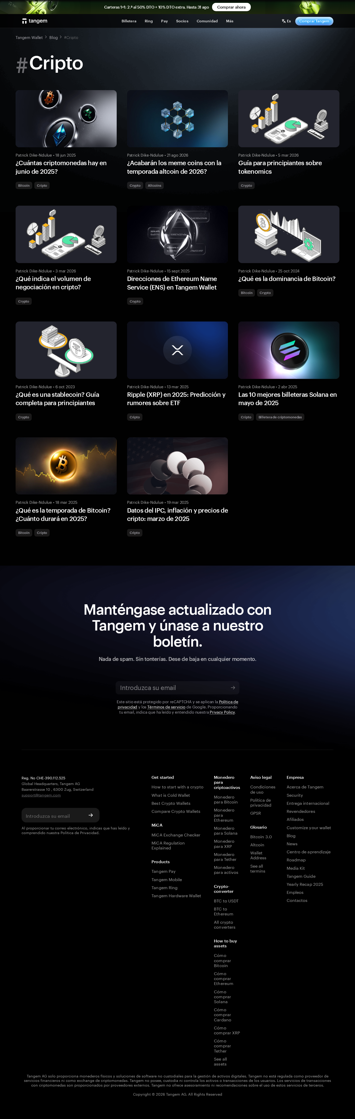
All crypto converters (224, 924)
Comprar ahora (231, 7)
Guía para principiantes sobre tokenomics (280, 167)
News (292, 843)
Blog (291, 835)
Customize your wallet (309, 827)
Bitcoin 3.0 (261, 836)
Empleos (295, 891)
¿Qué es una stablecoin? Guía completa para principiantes (57, 398)
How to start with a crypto (177, 786)
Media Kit (296, 867)
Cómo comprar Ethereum (223, 978)
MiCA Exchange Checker (176, 834)
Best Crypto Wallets (171, 802)
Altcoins (154, 185)
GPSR (255, 812)
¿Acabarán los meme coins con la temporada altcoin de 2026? (174, 167)
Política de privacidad (260, 802)
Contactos (297, 899)
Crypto (135, 185)
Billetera (129, 21)
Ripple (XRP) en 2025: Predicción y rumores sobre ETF (176, 398)
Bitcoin (24, 185)
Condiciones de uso (262, 789)
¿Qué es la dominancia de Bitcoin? (286, 278)
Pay (164, 21)
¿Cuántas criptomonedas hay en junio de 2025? (61, 167)
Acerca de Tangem (305, 786)
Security (295, 794)
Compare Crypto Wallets (176, 810)
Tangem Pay (163, 870)
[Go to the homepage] (35, 21)
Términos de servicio (166, 706)
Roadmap (296, 859)
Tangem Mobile (167, 878)
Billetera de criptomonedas (280, 417)
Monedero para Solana (226, 830)
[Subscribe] (233, 687)
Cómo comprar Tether (222, 1045)
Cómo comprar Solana (222, 996)
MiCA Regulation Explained (168, 845)
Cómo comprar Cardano (222, 1014)
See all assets (220, 1061)
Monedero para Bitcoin (226, 799)
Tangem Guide (301, 875)
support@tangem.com (41, 795)
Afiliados (295, 818)
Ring (149, 21)
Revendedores (301, 810)
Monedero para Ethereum (224, 814)
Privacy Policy (222, 711)
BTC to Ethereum (223, 911)
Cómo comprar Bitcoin (222, 959)
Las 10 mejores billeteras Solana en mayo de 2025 (287, 398)
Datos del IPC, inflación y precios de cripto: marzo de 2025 (177, 514)
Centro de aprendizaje (309, 851)
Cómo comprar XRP (227, 1030)
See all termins (257, 868)
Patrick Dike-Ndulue (34, 154)
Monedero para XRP (224, 843)
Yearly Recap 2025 (305, 883)
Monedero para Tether (225, 856)
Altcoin (257, 844)
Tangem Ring (165, 887)
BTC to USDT (226, 900)
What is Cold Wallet (171, 794)
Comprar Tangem (314, 21)
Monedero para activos (226, 869)
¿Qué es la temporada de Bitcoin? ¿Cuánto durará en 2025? (63, 514)
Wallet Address (258, 855)
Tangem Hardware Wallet (176, 895)
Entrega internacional (308, 802)
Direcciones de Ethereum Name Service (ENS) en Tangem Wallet (172, 283)
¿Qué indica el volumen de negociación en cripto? (53, 283)
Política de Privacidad (79, 832)
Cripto (42, 185)
